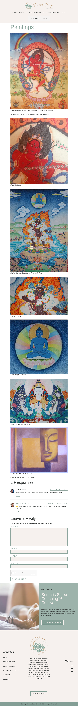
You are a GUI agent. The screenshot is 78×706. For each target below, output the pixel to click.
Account (6, 679)
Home (14, 13)
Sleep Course (53, 13)
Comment (15, 527)
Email (13, 556)
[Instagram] (72, 665)
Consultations (34, 13)
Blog (64, 13)
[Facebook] (72, 668)
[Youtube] (72, 671)
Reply (18, 496)
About (22, 13)
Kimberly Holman (21, 503)
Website (14, 563)
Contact (6, 675)
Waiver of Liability (11, 670)
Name (13, 549)
